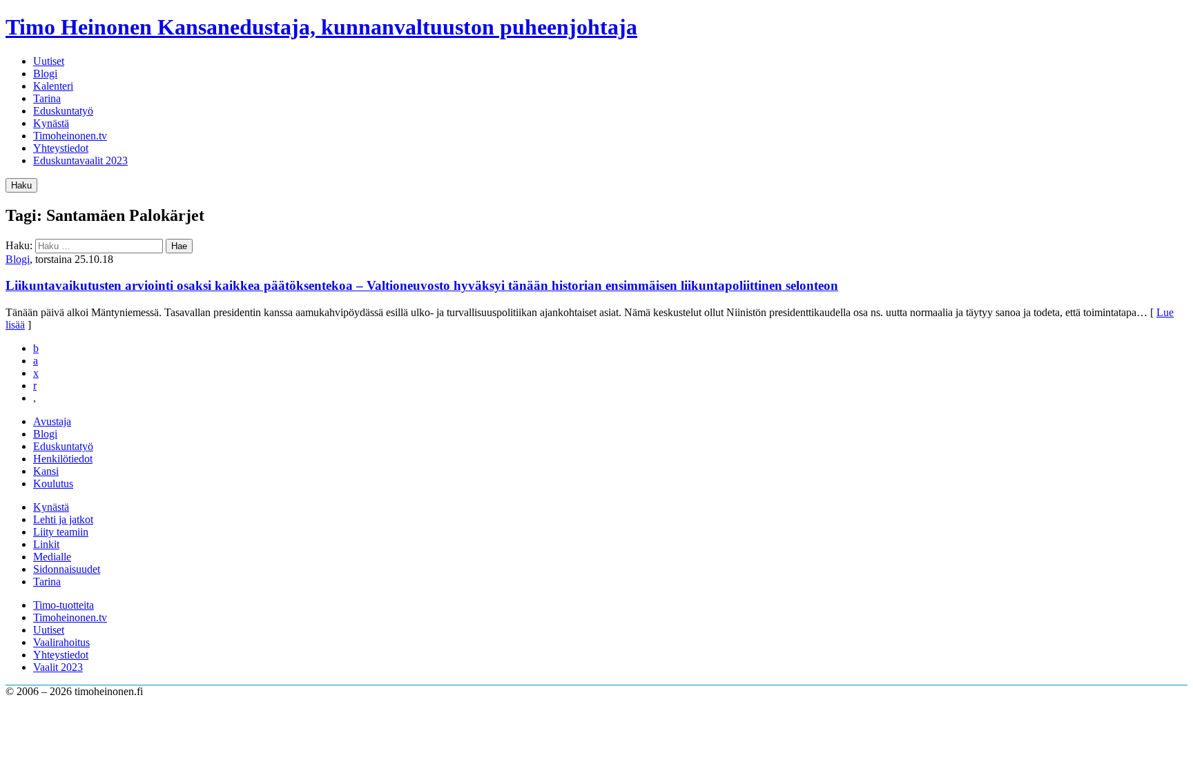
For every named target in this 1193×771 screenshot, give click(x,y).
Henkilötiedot (63, 459)
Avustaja (52, 421)
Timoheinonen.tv (70, 135)
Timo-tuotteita (63, 605)
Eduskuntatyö (63, 111)
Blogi (45, 73)
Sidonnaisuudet (66, 569)
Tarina (47, 98)
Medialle (52, 557)
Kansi (46, 471)
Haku (21, 185)
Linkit (46, 544)
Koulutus (53, 483)
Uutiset (48, 61)
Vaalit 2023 (58, 667)
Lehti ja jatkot (63, 519)
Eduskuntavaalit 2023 (80, 160)
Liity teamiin (60, 532)
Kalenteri (53, 86)
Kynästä (51, 123)
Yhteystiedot (60, 148)
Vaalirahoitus (61, 642)
